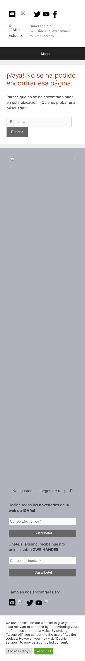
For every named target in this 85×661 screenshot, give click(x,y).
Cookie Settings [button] (19, 651)
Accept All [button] (44, 651)
